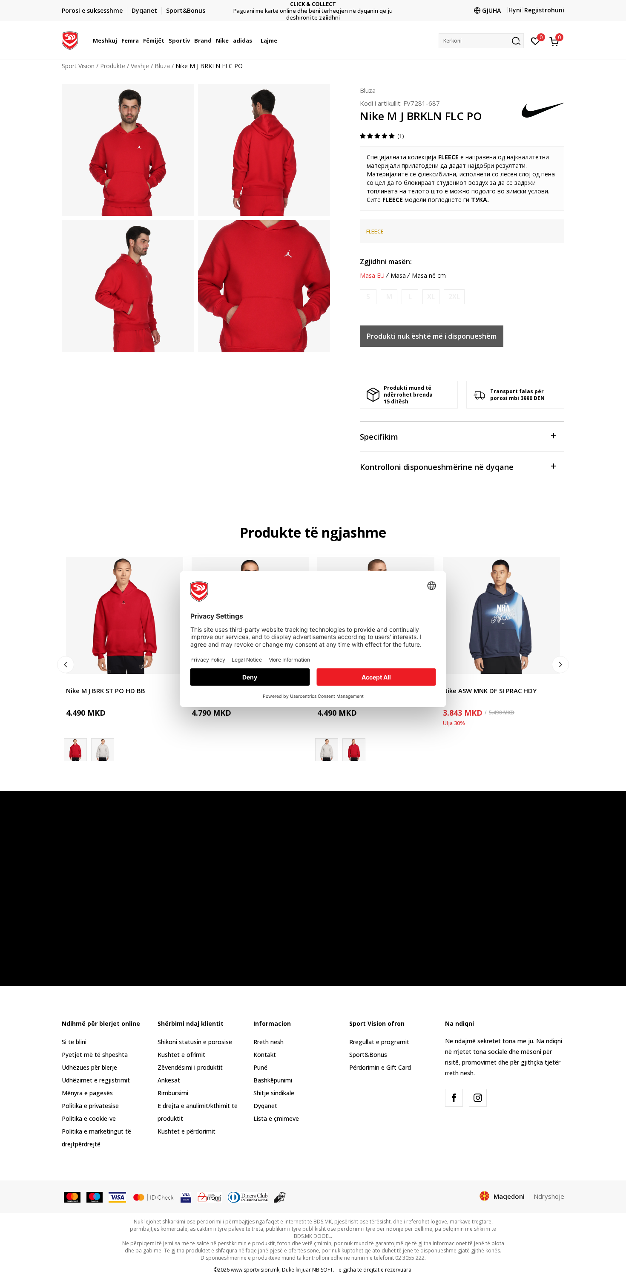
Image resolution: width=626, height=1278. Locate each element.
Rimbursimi (173, 1093)
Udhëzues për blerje (89, 1067)
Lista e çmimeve (276, 1118)
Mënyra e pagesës (87, 1093)
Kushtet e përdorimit (186, 1131)
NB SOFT (322, 1269)
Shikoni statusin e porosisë (195, 1042)
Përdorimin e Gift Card (380, 1067)
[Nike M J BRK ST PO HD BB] (124, 615)
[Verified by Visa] (186, 1196)
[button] (118, 40)
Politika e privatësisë (90, 1106)
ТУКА (479, 200)
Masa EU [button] (372, 275)
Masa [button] (398, 275)
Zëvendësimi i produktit (190, 1067)
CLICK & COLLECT (313, 4)
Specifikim (379, 437)
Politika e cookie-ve (89, 1118)
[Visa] (117, 1196)
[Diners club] (248, 1196)
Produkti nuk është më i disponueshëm (432, 336)
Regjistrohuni (544, 10)
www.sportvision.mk (255, 1269)
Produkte (112, 66)
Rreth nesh (268, 1042)
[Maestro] (94, 1196)
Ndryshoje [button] (549, 1196)
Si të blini (74, 1042)
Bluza (162, 66)
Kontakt (264, 1055)
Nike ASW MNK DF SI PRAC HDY (490, 690)
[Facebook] (453, 1097)
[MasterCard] (72, 1196)
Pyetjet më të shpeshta (95, 1055)
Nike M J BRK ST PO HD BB (105, 690)
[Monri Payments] (209, 1196)
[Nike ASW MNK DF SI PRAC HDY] (501, 615)
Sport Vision (78, 66)
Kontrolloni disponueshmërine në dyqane (437, 467)
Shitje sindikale (273, 1093)
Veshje (140, 66)
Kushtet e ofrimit (181, 1055)
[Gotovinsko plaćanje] (280, 1196)
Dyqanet (265, 1106)
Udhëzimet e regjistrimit (96, 1080)
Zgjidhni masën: (386, 261)
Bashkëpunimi (272, 1080)
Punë (260, 1067)
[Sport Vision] (70, 39)
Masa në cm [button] (429, 275)
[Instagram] (477, 1097)
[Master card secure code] (153, 1196)
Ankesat (169, 1080)
